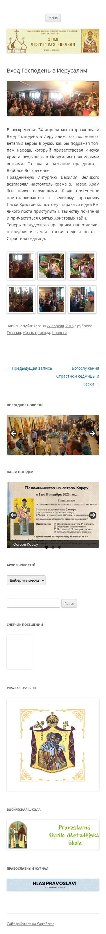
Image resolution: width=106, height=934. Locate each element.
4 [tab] (62, 454)
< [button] (14, 433)
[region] (53, 435)
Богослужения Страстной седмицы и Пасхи (77, 376)
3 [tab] (56, 454)
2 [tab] (49, 454)
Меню (53, 18)
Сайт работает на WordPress (30, 923)
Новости (59, 332)
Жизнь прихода (36, 332)
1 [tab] (43, 454)
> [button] (92, 433)
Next (92, 515)
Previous (13, 515)
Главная (14, 332)
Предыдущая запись (29, 368)
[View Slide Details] (53, 435)
